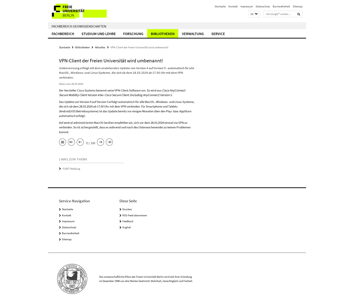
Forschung (133, 33)
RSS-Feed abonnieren (134, 215)
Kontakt (233, 6)
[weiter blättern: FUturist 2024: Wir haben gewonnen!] (100, 142)
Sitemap (297, 6)
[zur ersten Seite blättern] (71, 142)
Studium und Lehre (98, 33)
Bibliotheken (163, 33)
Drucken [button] (127, 209)
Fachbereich (63, 33)
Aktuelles (100, 47)
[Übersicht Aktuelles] (62, 142)
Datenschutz (263, 6)
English (126, 227)
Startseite (220, 6)
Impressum (246, 6)
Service (218, 33)
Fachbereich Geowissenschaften (79, 26)
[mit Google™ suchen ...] (298, 14)
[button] (254, 14)
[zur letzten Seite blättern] (109, 142)
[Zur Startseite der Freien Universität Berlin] (79, 11)
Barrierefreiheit (281, 6)
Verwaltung (193, 33)
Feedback (127, 221)
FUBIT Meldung (71, 168)
